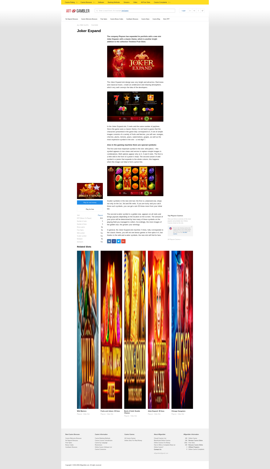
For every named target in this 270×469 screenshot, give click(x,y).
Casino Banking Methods (102, 438)
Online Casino (192, 438)
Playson (100, 215)
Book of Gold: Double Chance (132, 412)
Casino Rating (70, 2)
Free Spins (104, 19)
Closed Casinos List (160, 438)
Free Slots (191, 442)
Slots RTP (166, 19)
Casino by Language (101, 442)
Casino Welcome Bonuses (89, 19)
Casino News (145, 19)
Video (135, 2)
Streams (127, 2)
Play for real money (89, 202)
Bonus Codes (69, 445)
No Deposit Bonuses (71, 19)
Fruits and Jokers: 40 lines (110, 411)
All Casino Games (130, 438)
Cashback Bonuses (132, 19)
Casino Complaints (160, 2)
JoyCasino (125, 10)
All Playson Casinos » (174, 239)
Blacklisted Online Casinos (162, 440)
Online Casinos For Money (162, 442)
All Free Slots (145, 2)
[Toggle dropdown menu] (77, 2)
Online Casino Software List (103, 447)
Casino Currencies (100, 449)
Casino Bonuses (86, 2)
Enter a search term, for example (113, 10)
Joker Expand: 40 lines (156, 411)
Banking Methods (114, 2)
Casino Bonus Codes (116, 19)
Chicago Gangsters (178, 411)
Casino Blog (156, 19)
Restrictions (98, 445)
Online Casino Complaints (196, 449)
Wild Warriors (81, 411)
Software (101, 2)
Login (184, 10)
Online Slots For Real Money (133, 440)
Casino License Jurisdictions (103, 440)
